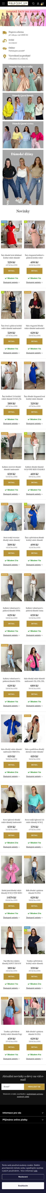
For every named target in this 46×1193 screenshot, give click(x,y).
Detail (11, 271)
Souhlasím (23, 1185)
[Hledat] (33, 3)
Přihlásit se (34, 1086)
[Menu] (3, 3)
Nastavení (23, 1176)
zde (35, 1170)
